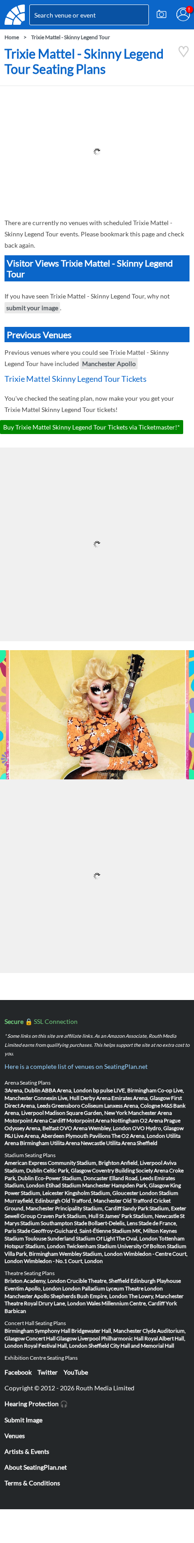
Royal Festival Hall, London (56, 1345)
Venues (15, 1435)
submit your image (32, 308)
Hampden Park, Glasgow (140, 1185)
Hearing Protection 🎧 (36, 1403)
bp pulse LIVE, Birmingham (125, 1090)
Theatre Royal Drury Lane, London (45, 1303)
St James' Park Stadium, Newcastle (139, 1216)
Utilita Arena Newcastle (77, 1143)
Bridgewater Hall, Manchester (106, 1330)
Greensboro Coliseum (77, 1105)
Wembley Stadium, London (91, 1253)
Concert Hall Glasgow (51, 1338)
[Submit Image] (161, 14)
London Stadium (158, 1193)
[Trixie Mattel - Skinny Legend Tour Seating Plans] (183, 55)
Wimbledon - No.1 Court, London (63, 1261)
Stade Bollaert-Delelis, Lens (106, 1223)
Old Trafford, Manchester (91, 1200)
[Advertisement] (97, 151)
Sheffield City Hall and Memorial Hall (131, 1345)
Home (12, 37)
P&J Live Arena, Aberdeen (35, 1135)
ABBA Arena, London (67, 1090)
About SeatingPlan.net (36, 1467)
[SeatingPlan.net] (14, 14)
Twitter (47, 1372)
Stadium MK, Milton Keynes (144, 1230)
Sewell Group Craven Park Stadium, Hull (51, 1216)
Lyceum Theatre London (134, 1288)
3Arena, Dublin (23, 1090)
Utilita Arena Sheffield (131, 1143)
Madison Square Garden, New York (86, 1112)
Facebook (18, 1372)
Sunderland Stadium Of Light (81, 1238)
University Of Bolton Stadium (151, 1246)
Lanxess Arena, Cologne (132, 1105)
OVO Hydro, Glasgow (158, 1128)
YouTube (76, 1372)
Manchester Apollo (109, 363)
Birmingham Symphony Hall (37, 1330)
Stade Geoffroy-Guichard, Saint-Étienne (64, 1230)
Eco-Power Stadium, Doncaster (71, 1178)
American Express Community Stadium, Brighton (62, 1162)
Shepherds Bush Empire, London (89, 1296)
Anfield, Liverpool (141, 1162)
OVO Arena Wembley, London (95, 1128)
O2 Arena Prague (160, 1120)
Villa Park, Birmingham (31, 1253)
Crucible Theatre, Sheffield (98, 1280)
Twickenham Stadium (91, 1246)
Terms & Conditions (32, 1483)
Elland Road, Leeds (131, 1178)
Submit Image (23, 1420)
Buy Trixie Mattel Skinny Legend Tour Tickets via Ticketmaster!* (91, 427)
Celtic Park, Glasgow (67, 1170)
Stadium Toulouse (25, 1238)
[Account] (183, 14)
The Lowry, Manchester (156, 1296)
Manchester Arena (150, 1112)
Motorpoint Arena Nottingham (102, 1120)
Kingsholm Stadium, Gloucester (102, 1193)
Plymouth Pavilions (88, 1135)
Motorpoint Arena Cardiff (35, 1120)
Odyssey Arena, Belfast (32, 1128)
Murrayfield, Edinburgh (32, 1200)
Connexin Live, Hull (56, 1098)
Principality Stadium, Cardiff (88, 1208)
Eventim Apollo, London (33, 1288)
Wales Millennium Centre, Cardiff (126, 1303)
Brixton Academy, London (35, 1280)
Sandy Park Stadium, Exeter (154, 1208)
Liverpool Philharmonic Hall (110, 1338)
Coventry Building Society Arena (130, 1170)
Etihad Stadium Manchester (78, 1185)
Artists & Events (27, 1451)
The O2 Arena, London (138, 1135)
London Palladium (83, 1288)
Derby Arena (95, 1098)
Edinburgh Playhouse (155, 1280)
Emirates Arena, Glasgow (140, 1098)
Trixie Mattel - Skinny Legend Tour (70, 37)
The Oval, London (137, 1238)
